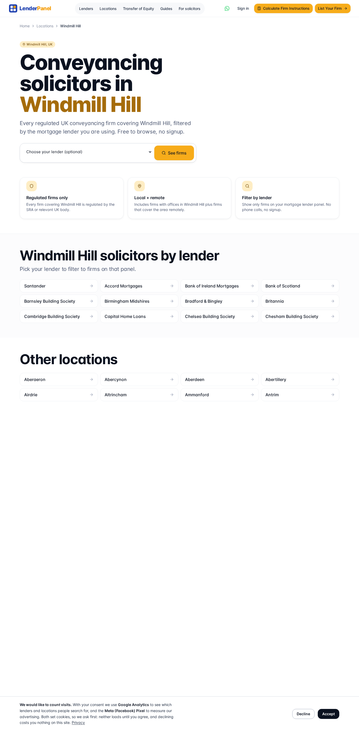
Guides (166, 8)
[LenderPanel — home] (32, 8)
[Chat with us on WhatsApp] (227, 8)
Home (25, 26)
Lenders (86, 8)
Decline (303, 714)
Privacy (78, 722)
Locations (108, 8)
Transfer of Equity (138, 8)
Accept (328, 714)
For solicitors (190, 8)
